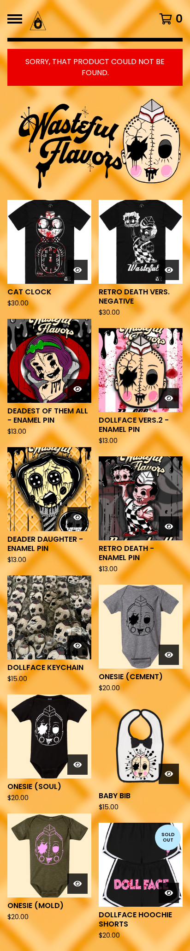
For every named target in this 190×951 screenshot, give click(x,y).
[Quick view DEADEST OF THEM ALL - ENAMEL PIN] (77, 389)
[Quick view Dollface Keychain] (77, 645)
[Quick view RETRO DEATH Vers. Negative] (169, 270)
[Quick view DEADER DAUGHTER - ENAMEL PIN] (77, 517)
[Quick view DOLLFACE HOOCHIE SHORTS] (169, 893)
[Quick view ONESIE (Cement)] (169, 655)
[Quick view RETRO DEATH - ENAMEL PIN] (169, 526)
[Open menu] (14, 18)
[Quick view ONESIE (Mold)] (77, 883)
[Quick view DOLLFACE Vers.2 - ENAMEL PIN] (169, 398)
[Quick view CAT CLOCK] (77, 270)
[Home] (79, 18)
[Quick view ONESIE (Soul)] (77, 764)
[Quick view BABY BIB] (169, 774)
